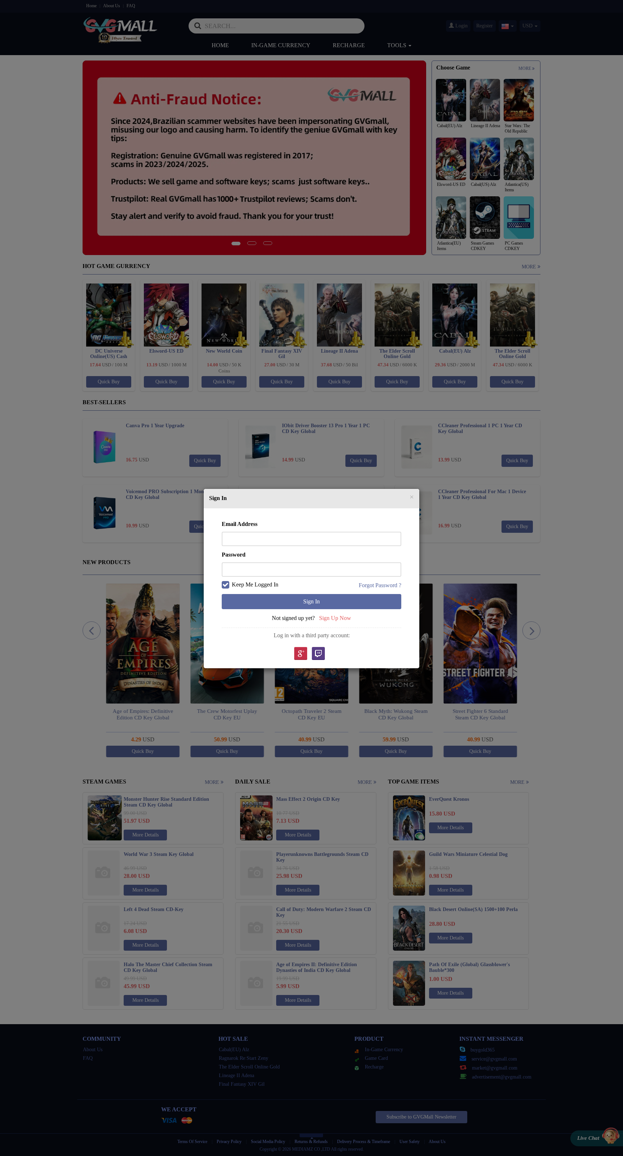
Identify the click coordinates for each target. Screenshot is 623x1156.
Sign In (311, 601)
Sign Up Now (335, 618)
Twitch (318, 654)
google (300, 654)
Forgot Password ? (380, 585)
